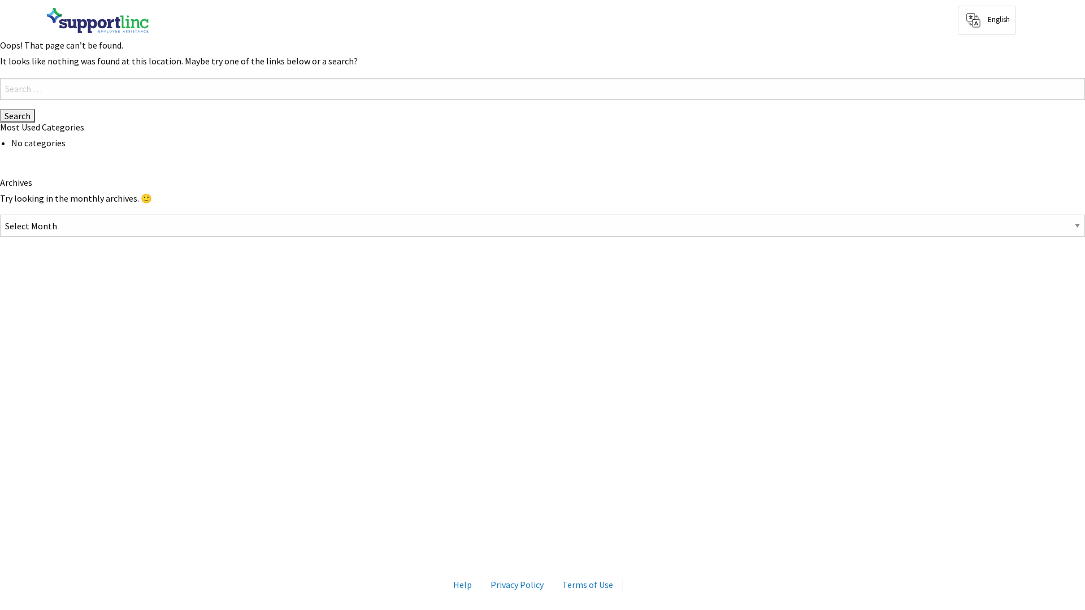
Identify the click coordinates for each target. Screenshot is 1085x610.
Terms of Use (587, 584)
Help (462, 584)
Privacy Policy (517, 584)
